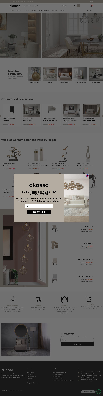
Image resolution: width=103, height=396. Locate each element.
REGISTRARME (38, 212)
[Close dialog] (87, 175)
